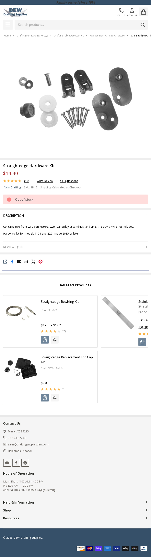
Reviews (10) (13, 247)
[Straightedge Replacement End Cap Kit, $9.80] (20, 368)
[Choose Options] (45, 340)
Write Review (45, 181)
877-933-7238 (17, 438)
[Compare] (55, 340)
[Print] (26, 262)
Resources (11, 518)
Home (7, 35)
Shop (7, 510)
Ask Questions (69, 181)
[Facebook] (12, 262)
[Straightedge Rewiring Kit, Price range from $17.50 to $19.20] (20, 312)
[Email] (19, 262)
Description (13, 215)
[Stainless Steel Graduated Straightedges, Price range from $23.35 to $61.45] (118, 312)
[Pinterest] (40, 262)
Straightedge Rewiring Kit (60, 301)
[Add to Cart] (45, 397)
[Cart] (143, 11)
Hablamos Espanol (20, 451)
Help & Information (18, 502)
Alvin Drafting (12, 187)
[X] (33, 262)
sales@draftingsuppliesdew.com (28, 444)
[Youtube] (7, 463)
